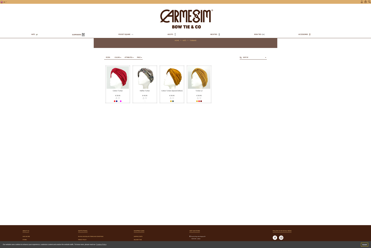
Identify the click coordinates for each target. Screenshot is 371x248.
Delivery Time (138, 239)
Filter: (108, 57)
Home (177, 40)
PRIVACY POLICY (82, 239)
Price (139, 57)
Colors (117, 57)
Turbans (193, 40)
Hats (184, 40)
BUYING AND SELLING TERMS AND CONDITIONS (90, 236)
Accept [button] (364, 244)
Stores (25, 239)
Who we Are (26, 236)
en (4, 2)
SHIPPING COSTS (138, 236)
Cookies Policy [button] (101, 244)
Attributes (128, 57)
